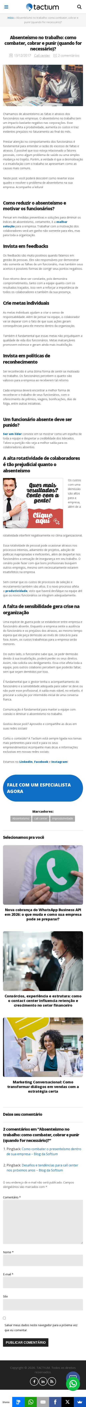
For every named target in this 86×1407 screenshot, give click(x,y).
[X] (67, 1402)
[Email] (43, 1402)
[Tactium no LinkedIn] (43, 1381)
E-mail (8, 1274)
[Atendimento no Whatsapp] (73, 1384)
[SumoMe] (80, 1402)
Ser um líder (12, 434)
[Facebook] (55, 1402)
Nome (8, 1252)
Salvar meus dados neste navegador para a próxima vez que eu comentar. (41, 1327)
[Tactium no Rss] (52, 1381)
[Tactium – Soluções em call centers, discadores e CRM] (42, 7)
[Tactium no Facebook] (34, 1381)
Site (5, 1296)
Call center (42, 55)
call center (40, 818)
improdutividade (62, 818)
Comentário (12, 1197)
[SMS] (18, 1402)
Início (11, 17)
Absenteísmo (20, 818)
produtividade (16, 591)
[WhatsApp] (31, 1402)
